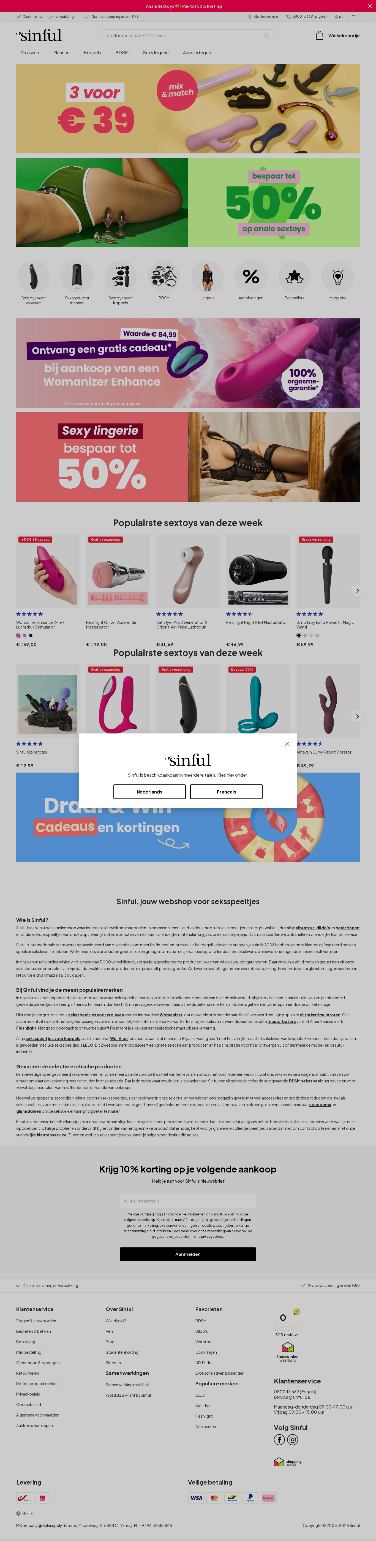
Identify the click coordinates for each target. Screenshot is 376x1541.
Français (226, 792)
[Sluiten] (287, 743)
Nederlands (149, 792)
